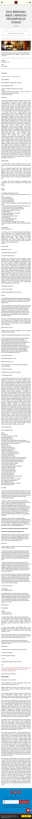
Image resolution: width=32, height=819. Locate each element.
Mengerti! (26, 816)
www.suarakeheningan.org (8, 670)
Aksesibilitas (25, 807)
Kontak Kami (6, 807)
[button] (1, 2)
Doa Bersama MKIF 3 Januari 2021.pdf (10, 76)
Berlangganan (24, 802)
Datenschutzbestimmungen (15, 807)
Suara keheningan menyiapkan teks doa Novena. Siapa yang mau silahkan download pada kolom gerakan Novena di (15, 669)
